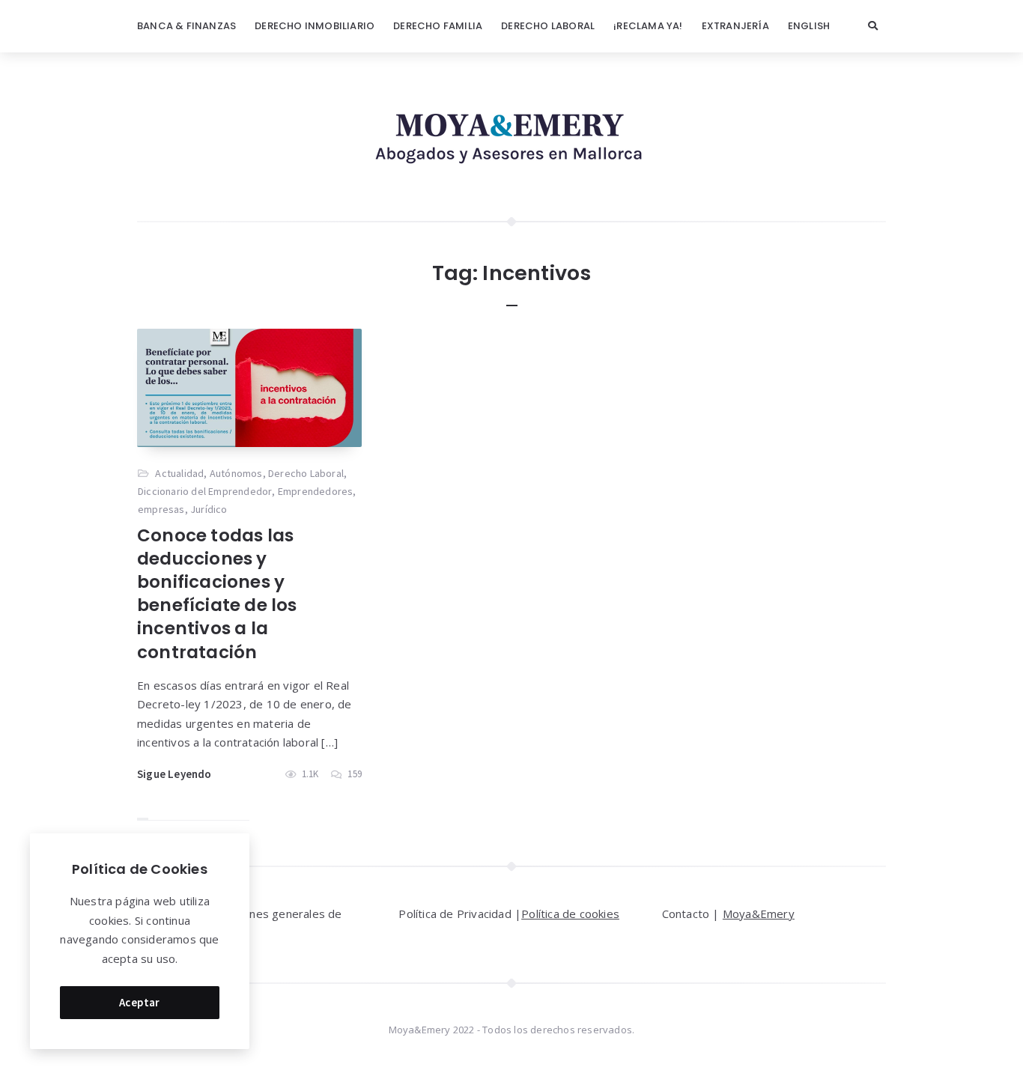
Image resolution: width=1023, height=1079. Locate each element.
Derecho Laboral (548, 26)
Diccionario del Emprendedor (205, 491)
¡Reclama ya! (647, 26)
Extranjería (735, 26)
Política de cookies (570, 913)
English (809, 26)
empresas (161, 509)
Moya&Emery (759, 913)
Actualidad (179, 473)
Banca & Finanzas (186, 26)
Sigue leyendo (174, 774)
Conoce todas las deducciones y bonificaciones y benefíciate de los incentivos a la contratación (217, 593)
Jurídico (209, 509)
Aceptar (139, 1002)
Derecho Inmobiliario (314, 26)
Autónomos (236, 473)
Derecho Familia (437, 26)
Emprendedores (315, 491)
